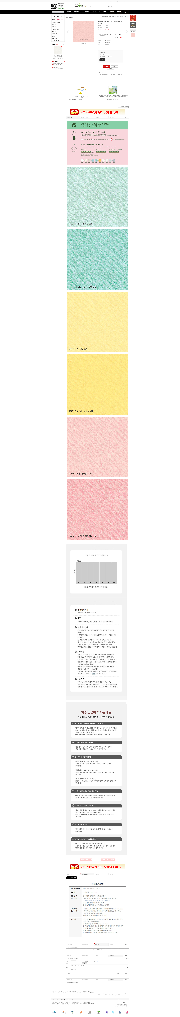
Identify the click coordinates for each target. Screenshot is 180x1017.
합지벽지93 (126, 16)
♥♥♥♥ (96, 961)
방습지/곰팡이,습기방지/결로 (58, 68)
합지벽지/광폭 (112, 16)
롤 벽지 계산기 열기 (72, 877)
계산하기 (102, 59)
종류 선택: (101, 56)
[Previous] (62, 44)
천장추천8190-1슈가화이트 (58, 64)
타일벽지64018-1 (56, 67)
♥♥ (90, 961)
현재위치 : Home (105, 16)
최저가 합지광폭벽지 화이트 (58, 63)
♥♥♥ (93, 961)
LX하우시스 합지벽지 (119, 16)
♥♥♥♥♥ (99, 961)
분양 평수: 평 (104, 54)
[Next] (63, 44)
